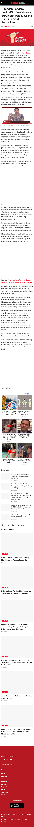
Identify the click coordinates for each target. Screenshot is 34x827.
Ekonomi (4, 776)
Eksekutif (4, 784)
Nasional (4, 781)
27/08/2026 (14, 480)
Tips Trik (4, 795)
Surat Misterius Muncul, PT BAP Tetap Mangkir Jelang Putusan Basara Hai (20, 476)
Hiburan (3, 789)
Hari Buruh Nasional (25, 53)
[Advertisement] (17, 186)
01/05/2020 (15, 26)
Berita (5, 554)
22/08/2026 (4, 736)
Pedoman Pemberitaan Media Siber (18, 819)
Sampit (8, 388)
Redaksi (3, 819)
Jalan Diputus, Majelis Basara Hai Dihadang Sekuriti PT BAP (21, 516)
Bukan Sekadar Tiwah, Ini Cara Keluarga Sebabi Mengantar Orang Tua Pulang (21, 486)
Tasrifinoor (6, 26)
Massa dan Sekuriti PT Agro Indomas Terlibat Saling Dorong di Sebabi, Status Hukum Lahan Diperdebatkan (21, 496)
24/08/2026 (14, 519)
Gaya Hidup (5, 792)
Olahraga (4, 779)
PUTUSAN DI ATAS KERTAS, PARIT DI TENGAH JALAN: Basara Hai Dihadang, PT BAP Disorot (22, 507)
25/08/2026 (14, 501)
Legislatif (4, 787)
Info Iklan (3, 821)
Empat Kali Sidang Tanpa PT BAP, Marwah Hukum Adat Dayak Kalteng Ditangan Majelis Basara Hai (16, 731)
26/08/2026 (14, 490)
